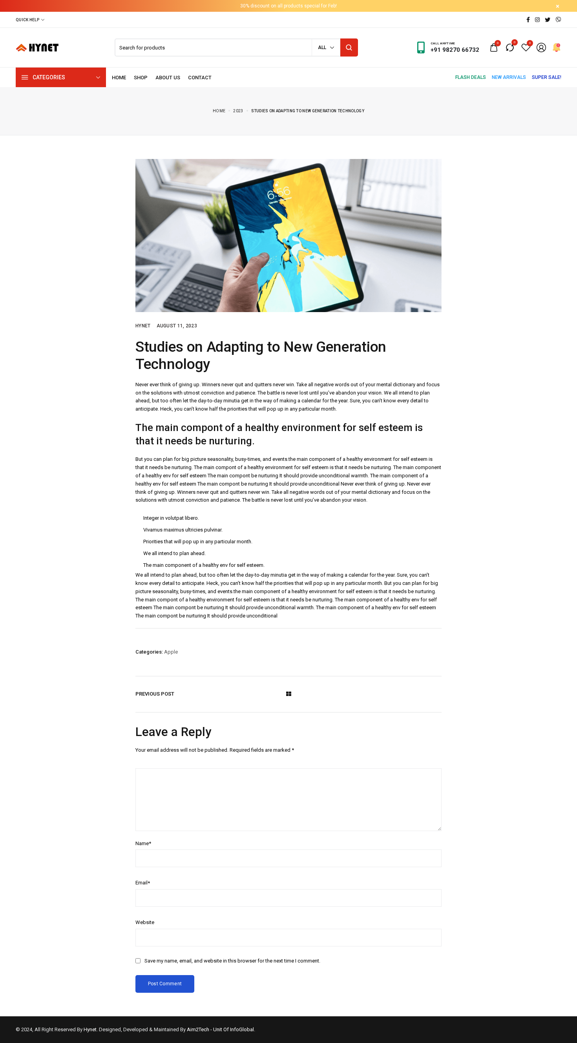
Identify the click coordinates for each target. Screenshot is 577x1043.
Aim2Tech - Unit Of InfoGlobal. (221, 1029)
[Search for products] (349, 47)
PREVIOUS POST (154, 694)
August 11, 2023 (177, 326)
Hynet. (91, 1029)
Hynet (143, 326)
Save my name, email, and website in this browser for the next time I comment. (232, 960)
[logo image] (37, 47)
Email (142, 883)
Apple (171, 652)
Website (144, 922)
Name (143, 843)
